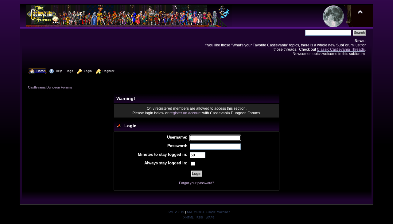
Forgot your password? (196, 183)
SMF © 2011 (195, 212)
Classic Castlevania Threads (341, 49)
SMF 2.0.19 (176, 212)
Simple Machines (218, 212)
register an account (185, 113)
